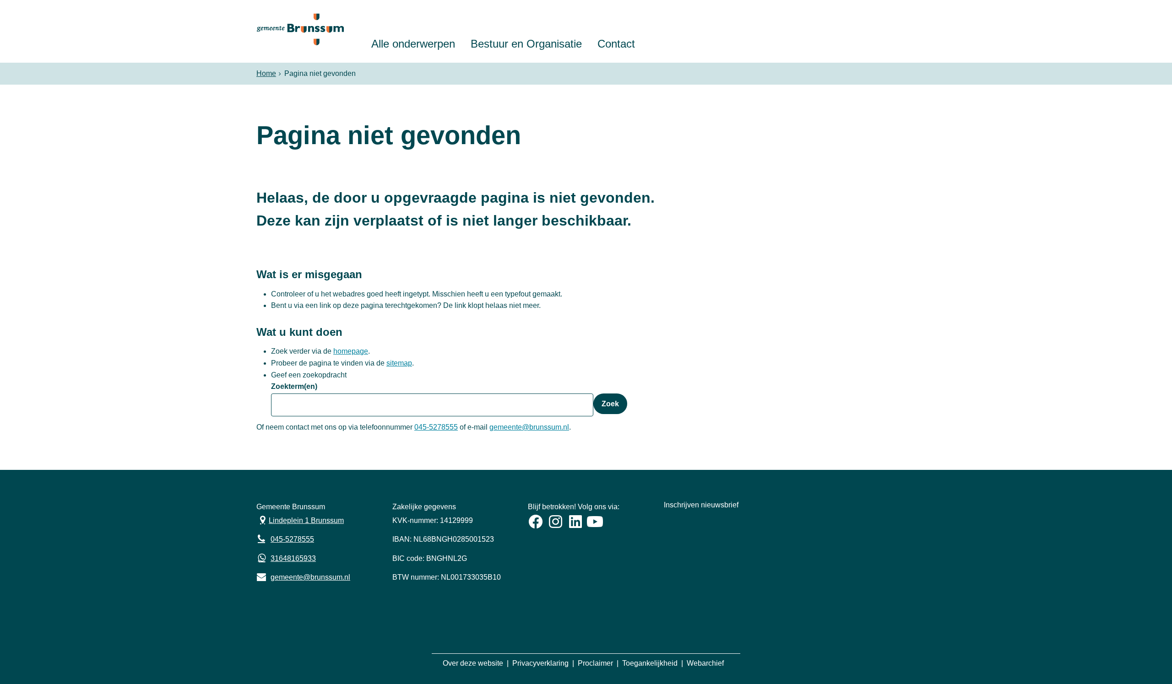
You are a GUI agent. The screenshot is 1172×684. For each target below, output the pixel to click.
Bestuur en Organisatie (526, 44)
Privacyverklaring (540, 663)
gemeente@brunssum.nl (529, 427)
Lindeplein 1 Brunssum (300, 519)
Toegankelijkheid (650, 663)
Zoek (610, 404)
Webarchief (705, 663)
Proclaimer (595, 663)
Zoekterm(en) (294, 386)
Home (266, 73)
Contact (616, 44)
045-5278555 (436, 427)
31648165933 (293, 558)
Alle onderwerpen (413, 44)
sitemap (399, 363)
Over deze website (473, 663)
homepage (350, 351)
